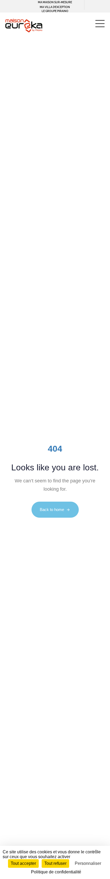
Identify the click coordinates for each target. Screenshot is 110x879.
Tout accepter (23, 863)
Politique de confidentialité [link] (56, 872)
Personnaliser (88, 863)
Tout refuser (55, 863)
